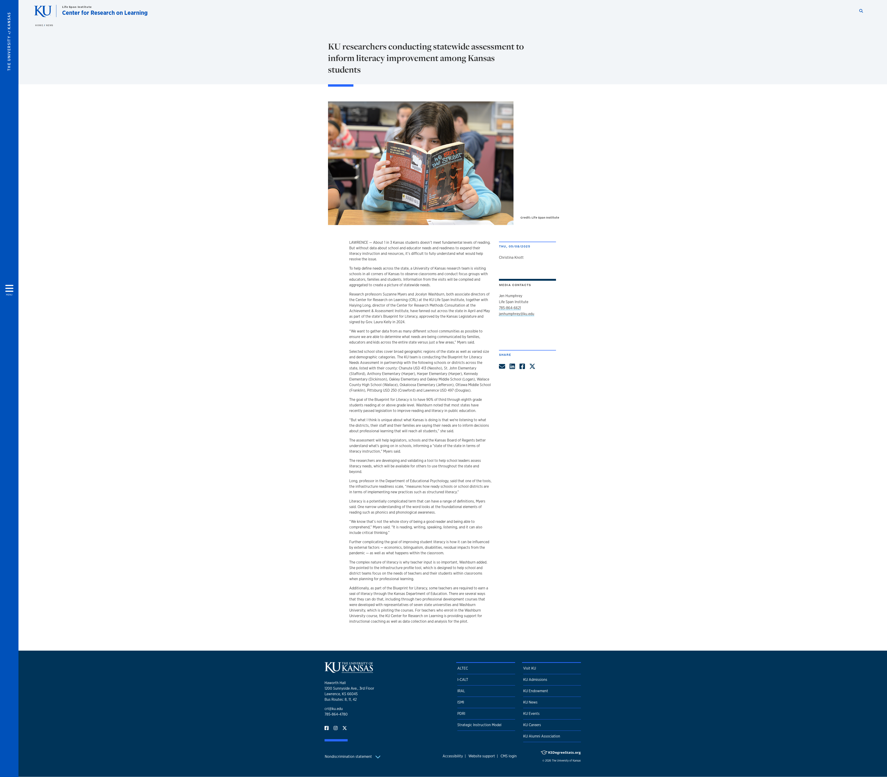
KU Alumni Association (541, 736)
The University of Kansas (566, 760)
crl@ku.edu (334, 708)
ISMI (460, 702)
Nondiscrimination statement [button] (349, 756)
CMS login (509, 756)
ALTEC (462, 668)
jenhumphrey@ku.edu (516, 313)
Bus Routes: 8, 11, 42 (341, 699)
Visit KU (529, 668)
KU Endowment (535, 691)
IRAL (461, 691)
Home (39, 25)
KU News (530, 702)
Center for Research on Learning (105, 13)
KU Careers (532, 724)
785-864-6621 (510, 307)
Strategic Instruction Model (479, 724)
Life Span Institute (77, 7)
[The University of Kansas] (349, 670)
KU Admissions (535, 679)
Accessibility (453, 756)
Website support (481, 756)
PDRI (461, 713)
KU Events (531, 713)
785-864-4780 (336, 714)
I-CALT (462, 679)
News (49, 25)
